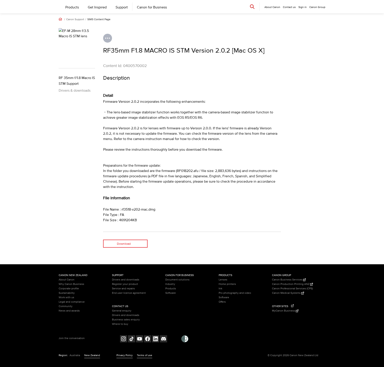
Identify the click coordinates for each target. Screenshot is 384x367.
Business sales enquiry (126, 319)
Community (65, 306)
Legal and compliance (72, 302)
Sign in (302, 7)
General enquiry (121, 310)
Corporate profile (69, 288)
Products (72, 7)
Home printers (227, 284)
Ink (220, 288)
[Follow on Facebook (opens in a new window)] (147, 339)
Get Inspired (97, 7)
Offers (222, 302)
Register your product (125, 284)
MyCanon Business (284, 310)
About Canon (66, 279)
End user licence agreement (129, 293)
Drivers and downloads (125, 279)
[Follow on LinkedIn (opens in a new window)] (155, 339)
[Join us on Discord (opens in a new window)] (163, 339)
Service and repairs (123, 288)
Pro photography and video (235, 293)
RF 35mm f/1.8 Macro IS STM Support (77, 81)
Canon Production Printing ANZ (291, 284)
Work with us (66, 297)
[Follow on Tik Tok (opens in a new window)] (131, 339)
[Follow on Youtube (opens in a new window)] (139, 339)
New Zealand (92, 355)
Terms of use (144, 355)
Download (124, 244)
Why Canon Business (71, 284)
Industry (170, 284)
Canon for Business (152, 7)
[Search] (252, 6)
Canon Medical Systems (286, 293)
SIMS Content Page (98, 19)
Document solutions (177, 279)
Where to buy (120, 324)
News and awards (69, 310)
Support (122, 7)
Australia (75, 355)
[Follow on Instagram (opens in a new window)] (123, 339)
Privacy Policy (124, 355)
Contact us (289, 7)
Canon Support (75, 19)
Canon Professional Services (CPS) (292, 288)
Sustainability (67, 293)
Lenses (223, 279)
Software (170, 293)
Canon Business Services (287, 279)
